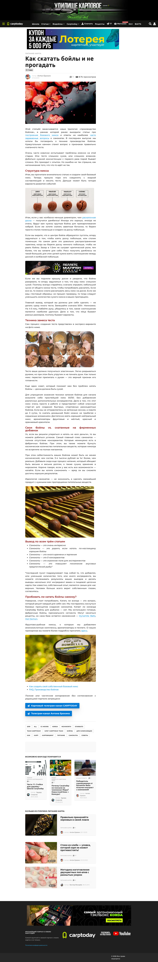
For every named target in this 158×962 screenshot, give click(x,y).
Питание (61, 735)
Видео (54, 777)
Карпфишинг (48, 735)
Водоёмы (58, 24)
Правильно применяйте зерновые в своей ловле (74, 818)
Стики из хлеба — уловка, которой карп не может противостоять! (75, 848)
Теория (29, 777)
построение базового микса (41, 135)
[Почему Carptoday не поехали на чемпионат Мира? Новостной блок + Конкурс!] (60, 768)
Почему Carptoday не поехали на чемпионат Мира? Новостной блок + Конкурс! (60, 789)
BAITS (138, 24)
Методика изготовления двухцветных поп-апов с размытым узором (74, 872)
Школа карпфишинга (35, 779)
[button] (3, 24)
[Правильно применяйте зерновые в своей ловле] (41, 825)
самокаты (73, 735)
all (35, 726)
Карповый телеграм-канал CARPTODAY (54, 705)
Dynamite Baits (87, 616)
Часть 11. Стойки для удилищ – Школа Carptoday (35, 786)
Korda (55, 726)
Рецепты (100, 24)
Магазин (122, 23)
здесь (84, 630)
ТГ (111, 24)
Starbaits (79, 726)
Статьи (45, 24)
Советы (84, 735)
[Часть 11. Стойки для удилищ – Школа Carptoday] (36, 768)
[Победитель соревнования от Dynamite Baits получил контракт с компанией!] (85, 768)
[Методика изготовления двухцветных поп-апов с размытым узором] (41, 877)
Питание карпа (33, 53)
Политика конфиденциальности (36, 945)
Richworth (66, 726)
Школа (35, 24)
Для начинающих (84, 731)
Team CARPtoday (34, 731)
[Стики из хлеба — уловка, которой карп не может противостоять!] (41, 852)
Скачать (88, 24)
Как (28, 735)
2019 (28, 726)
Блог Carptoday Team (54, 731)
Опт (131, 24)
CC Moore (45, 726)
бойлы (70, 731)
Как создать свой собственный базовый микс (53, 686)
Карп (36, 735)
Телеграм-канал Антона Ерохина (50, 713)
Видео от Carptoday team (59, 780)
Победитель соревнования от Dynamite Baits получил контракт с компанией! (85, 785)
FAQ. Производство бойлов (44, 689)
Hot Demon (31, 619)
